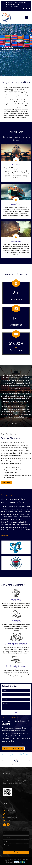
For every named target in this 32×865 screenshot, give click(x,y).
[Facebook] (24, 9)
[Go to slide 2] (12, 764)
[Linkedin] (8, 824)
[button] (26, 17)
